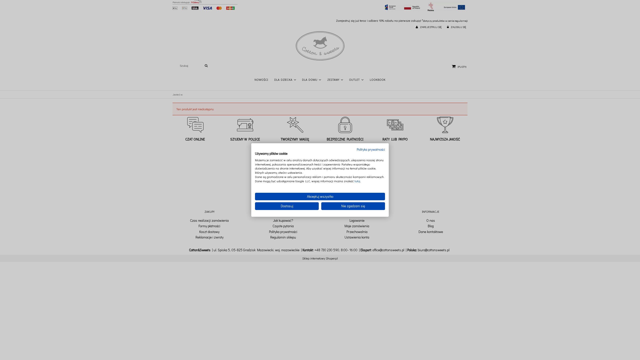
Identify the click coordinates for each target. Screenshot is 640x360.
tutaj (357, 181)
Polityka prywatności (371, 149)
